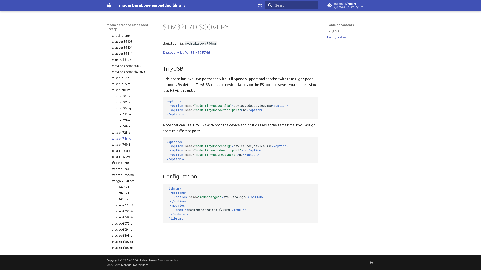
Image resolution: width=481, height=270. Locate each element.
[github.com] (371, 262)
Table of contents (340, 25)
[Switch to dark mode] (259, 5)
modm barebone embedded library (127, 27)
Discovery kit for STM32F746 (186, 52)
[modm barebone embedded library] (109, 5)
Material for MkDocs (134, 264)
